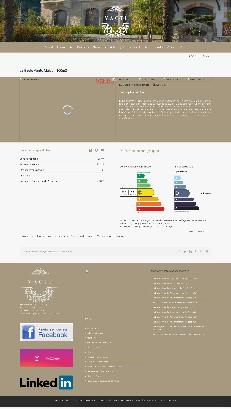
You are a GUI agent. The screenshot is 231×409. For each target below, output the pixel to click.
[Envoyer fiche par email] (101, 150)
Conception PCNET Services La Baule (112, 400)
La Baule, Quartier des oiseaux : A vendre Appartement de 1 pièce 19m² (178, 328)
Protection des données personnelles (103, 381)
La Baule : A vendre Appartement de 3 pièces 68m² (174, 293)
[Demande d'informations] (95, 150)
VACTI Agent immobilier (97, 362)
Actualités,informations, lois (99, 342)
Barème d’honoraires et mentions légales (105, 366)
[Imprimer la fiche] (89, 150)
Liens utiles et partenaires (98, 357)
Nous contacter (93, 347)
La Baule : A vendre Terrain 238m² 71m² (170, 283)
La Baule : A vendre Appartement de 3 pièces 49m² (174, 298)
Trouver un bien (94, 328)
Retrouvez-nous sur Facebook (100, 371)
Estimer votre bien (95, 333)
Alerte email (92, 338)
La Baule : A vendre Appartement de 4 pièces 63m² (174, 317)
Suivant (206, 56)
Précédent (195, 56)
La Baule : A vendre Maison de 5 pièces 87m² (172, 307)
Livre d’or (91, 352)
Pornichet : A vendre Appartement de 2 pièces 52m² (175, 302)
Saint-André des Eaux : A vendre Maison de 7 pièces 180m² (178, 334)
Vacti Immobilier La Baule (84, 400)
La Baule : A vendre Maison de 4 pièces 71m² (172, 288)
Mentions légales (94, 376)
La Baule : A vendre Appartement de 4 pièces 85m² (174, 322)
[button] (181, 47)
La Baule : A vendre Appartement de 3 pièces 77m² (174, 278)
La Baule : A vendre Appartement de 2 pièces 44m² (174, 312)
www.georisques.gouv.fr (117, 236)
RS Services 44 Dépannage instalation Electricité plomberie (152, 400)
